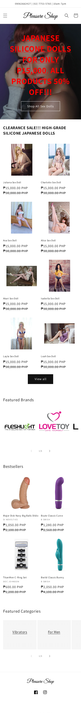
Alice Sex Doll (48, 240)
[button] (5, 15)
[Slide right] (49, 451)
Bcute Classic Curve (52, 515)
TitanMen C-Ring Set (15, 577)
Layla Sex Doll (11, 356)
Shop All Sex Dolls (40, 106)
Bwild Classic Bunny (52, 577)
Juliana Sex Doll (12, 182)
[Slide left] (31, 451)
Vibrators (19, 632)
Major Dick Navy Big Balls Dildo (20, 515)
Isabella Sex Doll (50, 298)
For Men (54, 632)
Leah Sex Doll (48, 356)
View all (41, 379)
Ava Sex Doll (10, 240)
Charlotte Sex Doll (51, 182)
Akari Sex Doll (10, 298)
